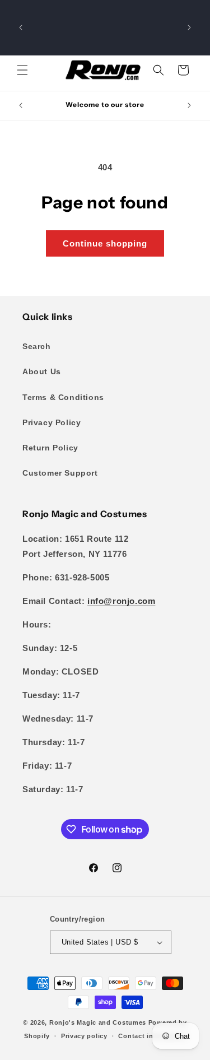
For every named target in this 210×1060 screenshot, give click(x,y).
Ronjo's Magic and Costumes (97, 1022)
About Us (41, 371)
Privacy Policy (51, 422)
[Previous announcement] (20, 27)
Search (36, 346)
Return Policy (50, 447)
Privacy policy (84, 1036)
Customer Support (60, 472)
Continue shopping (105, 243)
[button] (22, 70)
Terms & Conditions (63, 397)
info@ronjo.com (121, 601)
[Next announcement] (189, 27)
